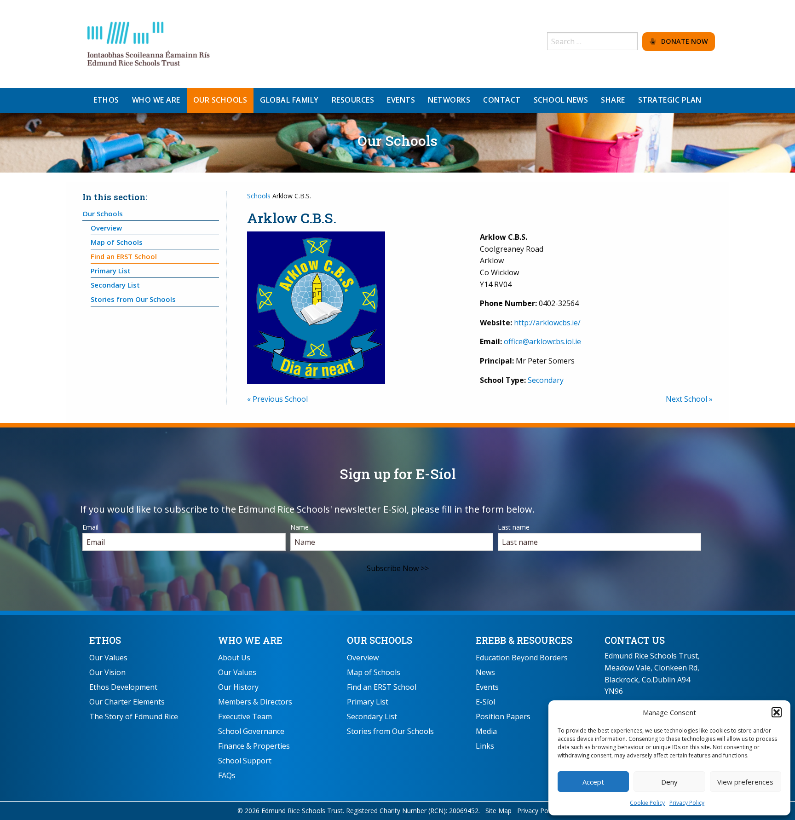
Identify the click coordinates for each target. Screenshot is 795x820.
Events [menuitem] (401, 100)
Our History (238, 687)
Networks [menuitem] (449, 100)
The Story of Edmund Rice (133, 716)
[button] (776, 712)
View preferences (745, 781)
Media (486, 731)
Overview (106, 227)
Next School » (689, 399)
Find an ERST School (124, 256)
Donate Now (682, 41)
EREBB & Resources (524, 640)
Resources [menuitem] (353, 100)
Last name (514, 527)
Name (299, 527)
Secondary (546, 380)
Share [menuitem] (613, 100)
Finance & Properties (254, 746)
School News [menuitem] (561, 100)
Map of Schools (117, 242)
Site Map (498, 810)
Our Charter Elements (127, 702)
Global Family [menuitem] (289, 100)
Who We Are (250, 640)
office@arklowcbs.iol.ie (542, 341)
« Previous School (277, 399)
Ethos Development (123, 687)
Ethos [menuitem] (106, 100)
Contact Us (635, 640)
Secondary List (115, 284)
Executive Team (245, 716)
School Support (244, 761)
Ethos (105, 640)
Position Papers (503, 716)
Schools (259, 195)
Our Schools (102, 213)
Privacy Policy (686, 803)
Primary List (111, 270)
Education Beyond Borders (522, 658)
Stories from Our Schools (133, 299)
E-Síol (485, 702)
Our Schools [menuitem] (220, 100)
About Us (234, 658)
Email (90, 527)
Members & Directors (255, 702)
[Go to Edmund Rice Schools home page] (149, 43)
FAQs (227, 775)
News (485, 672)
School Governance (251, 731)
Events (487, 687)
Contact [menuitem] (502, 100)
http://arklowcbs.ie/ (547, 323)
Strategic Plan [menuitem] (670, 100)
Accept (593, 781)
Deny (669, 781)
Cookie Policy (647, 803)
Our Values (108, 658)
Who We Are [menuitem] (156, 100)
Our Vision (107, 672)
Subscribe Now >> (398, 568)
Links (485, 746)
